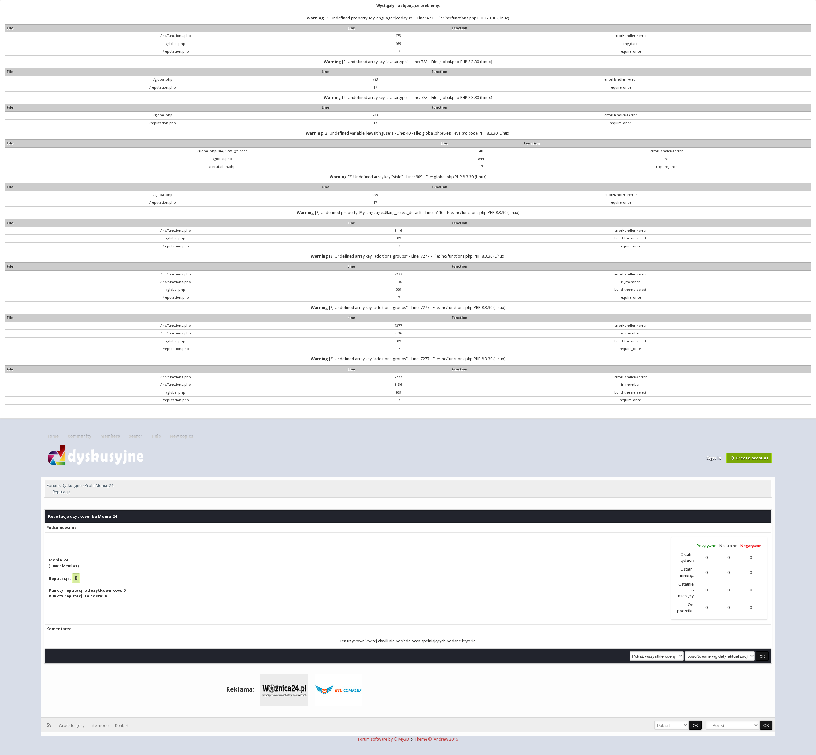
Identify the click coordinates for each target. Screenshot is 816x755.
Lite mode (101, 725)
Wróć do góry (72, 725)
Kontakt (122, 725)
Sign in (714, 458)
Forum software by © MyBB (384, 739)
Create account (752, 458)
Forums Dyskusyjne (64, 485)
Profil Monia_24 (99, 485)
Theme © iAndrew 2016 (436, 739)
